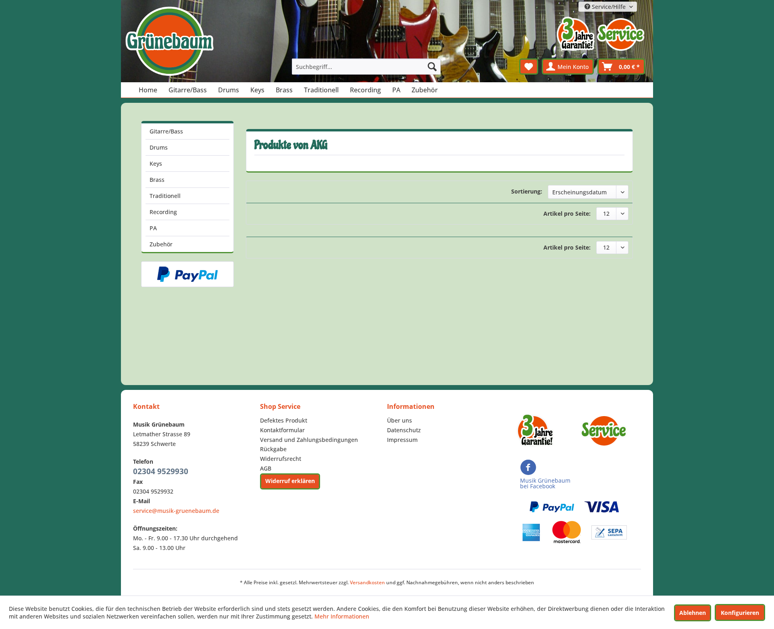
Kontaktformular (282, 430)
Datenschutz (404, 430)
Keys (156, 163)
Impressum (402, 440)
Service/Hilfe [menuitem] (608, 6)
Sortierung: (526, 191)
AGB (265, 468)
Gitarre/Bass (166, 131)
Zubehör (161, 244)
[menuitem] (366, 66)
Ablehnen (692, 613)
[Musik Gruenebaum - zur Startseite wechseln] (169, 41)
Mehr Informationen (341, 616)
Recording (163, 212)
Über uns (399, 420)
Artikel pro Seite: (567, 213)
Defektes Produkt (283, 420)
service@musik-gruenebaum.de (176, 510)
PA (153, 228)
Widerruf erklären (290, 481)
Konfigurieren (740, 613)
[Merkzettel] (528, 66)
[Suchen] (432, 66)
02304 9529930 (160, 471)
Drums (159, 147)
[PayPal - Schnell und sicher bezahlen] (187, 274)
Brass (157, 179)
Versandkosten (367, 582)
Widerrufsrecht (280, 458)
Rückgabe (273, 449)
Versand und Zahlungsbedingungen (309, 440)
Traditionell (165, 196)
